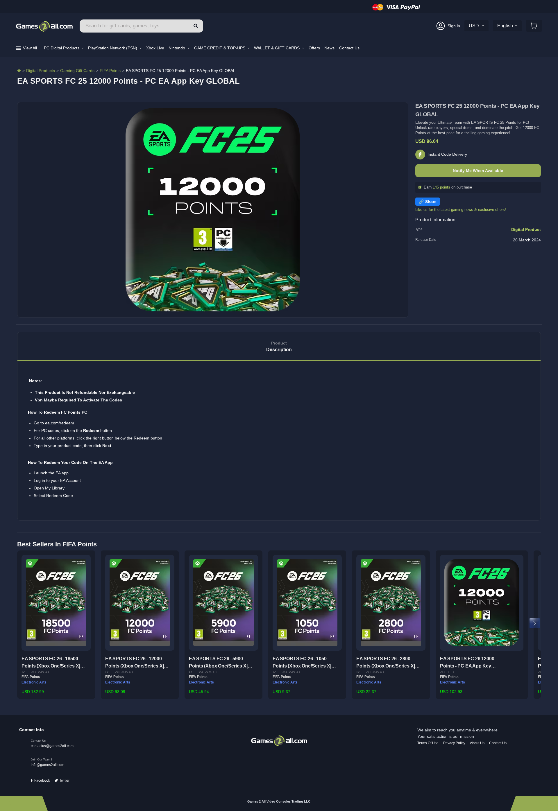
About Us (477, 743)
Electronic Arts (34, 682)
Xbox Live (155, 48)
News (329, 48)
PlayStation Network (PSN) (113, 48)
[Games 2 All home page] (279, 740)
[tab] (279, 346)
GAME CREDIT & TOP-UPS (220, 48)
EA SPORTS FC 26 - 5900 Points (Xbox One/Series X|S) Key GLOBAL (220, 664)
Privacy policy (454, 743)
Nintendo (177, 48)
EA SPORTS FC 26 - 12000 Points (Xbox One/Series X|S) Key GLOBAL (137, 664)
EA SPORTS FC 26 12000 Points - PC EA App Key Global (467, 664)
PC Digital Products (62, 48)
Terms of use (428, 743)
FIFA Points (110, 70)
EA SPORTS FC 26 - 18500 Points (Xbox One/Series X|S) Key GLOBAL (53, 664)
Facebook (42, 780)
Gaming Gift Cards (77, 70)
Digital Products (40, 70)
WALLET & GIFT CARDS (277, 48)
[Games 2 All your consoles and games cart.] (534, 26)
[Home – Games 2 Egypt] (19, 70)
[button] (195, 26)
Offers (314, 48)
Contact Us (349, 48)
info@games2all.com (47, 765)
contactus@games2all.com (52, 746)
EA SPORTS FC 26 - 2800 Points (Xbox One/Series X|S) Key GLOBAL (388, 664)
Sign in (454, 26)
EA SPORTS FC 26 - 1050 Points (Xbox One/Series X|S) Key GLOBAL (304, 664)
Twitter (64, 780)
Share (431, 201)
